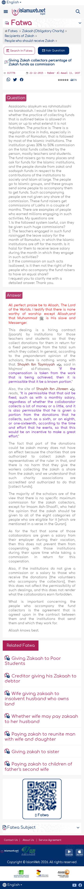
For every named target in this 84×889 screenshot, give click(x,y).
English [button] (13, 2)
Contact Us (11, 840)
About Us (29, 840)
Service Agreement (50, 840)
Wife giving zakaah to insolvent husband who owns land (37, 698)
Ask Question (55, 50)
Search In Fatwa (20, 50)
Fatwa (20, 23)
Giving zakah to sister (35, 751)
